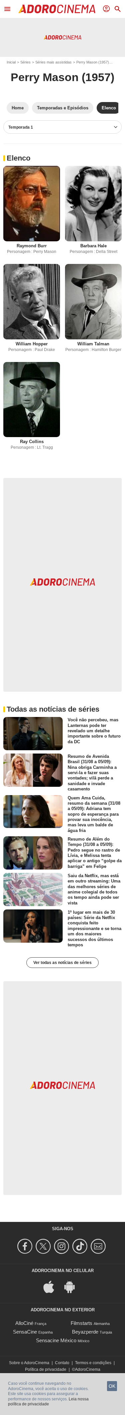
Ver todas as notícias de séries (62, 962)
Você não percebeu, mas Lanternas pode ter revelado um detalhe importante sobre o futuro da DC (94, 730)
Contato (62, 1362)
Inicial (11, 62)
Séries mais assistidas (53, 62)
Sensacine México (56, 1340)
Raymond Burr (32, 245)
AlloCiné (24, 1323)
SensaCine (25, 1332)
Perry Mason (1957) (92, 62)
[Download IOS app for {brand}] (52, 1286)
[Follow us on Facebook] (25, 1246)
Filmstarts (81, 1323)
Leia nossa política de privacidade (48, 1402)
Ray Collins (32, 441)
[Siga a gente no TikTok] (80, 1246)
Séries (25, 62)
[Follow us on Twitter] (44, 1246)
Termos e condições (93, 1362)
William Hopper (32, 343)
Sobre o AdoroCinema (29, 1362)
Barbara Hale (93, 245)
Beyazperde (85, 1332)
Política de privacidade (45, 1369)
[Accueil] (56, 9)
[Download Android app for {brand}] (73, 1286)
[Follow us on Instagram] (62, 1246)
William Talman (93, 343)
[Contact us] (99, 1246)
